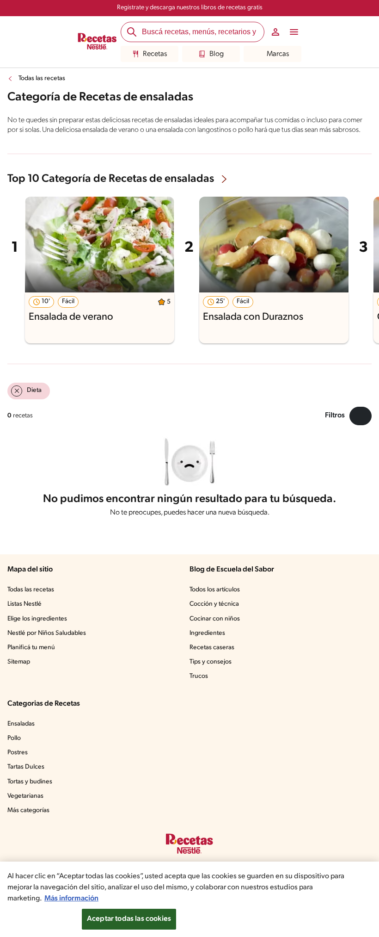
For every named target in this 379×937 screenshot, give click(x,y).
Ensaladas (21, 723)
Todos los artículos (215, 589)
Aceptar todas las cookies (129, 919)
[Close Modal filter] (360, 416)
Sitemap (18, 661)
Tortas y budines (29, 781)
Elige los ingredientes (37, 618)
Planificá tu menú (31, 647)
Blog (216, 54)
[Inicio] (97, 42)
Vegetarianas (25, 796)
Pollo (14, 738)
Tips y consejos (211, 661)
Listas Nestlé (24, 604)
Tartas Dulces (25, 766)
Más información (71, 898)
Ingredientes (207, 633)
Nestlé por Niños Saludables (46, 633)
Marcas (278, 54)
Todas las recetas (41, 78)
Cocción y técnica (214, 604)
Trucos (199, 676)
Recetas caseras (212, 647)
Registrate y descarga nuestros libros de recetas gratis (190, 7)
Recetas (155, 54)
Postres (17, 752)
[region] (189, 899)
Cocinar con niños (215, 618)
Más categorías (28, 810)
